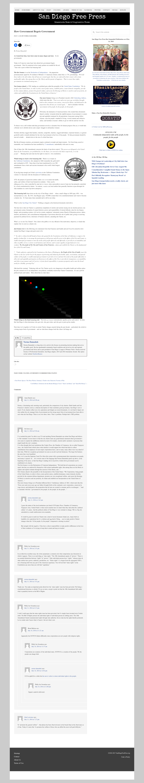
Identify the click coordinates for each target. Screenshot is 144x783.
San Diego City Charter (29, 203)
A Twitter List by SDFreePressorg (102, 127)
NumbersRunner (37, 354)
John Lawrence (28, 717)
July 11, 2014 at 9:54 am (31, 431)
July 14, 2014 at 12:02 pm (39, 671)
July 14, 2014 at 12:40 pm (43, 687)
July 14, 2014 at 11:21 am (36, 630)
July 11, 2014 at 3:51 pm (31, 581)
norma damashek (33, 498)
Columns (26, 373)
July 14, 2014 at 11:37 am (39, 646)
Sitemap (17, 753)
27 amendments (49, 144)
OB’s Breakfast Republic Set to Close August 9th (109, 166)
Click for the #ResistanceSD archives (111, 106)
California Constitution (23, 161)
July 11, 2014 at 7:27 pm (31, 719)
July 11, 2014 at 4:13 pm (31, 608)
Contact (16, 756)
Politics (54, 373)
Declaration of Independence (39, 72)
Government (34, 373)
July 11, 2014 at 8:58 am (31, 400)
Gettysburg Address (80, 98)
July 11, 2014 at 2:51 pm (31, 548)
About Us (17, 760)
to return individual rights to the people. (65, 676)
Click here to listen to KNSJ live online (111, 150)
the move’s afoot (47, 676)
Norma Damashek (31, 342)
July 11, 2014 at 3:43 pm (35, 500)
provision (39, 172)
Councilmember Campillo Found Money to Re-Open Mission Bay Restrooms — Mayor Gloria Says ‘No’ (110, 170)
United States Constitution (72, 86)
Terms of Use (19, 763)
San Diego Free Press (72, 17)
